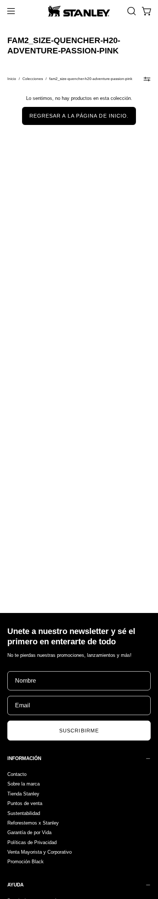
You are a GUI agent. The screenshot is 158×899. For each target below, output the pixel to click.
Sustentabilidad (23, 813)
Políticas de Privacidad (32, 842)
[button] (131, 11)
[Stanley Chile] (79, 11)
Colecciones (32, 79)
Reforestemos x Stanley (33, 822)
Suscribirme (79, 731)
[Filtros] (147, 79)
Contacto (16, 774)
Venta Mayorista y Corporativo (39, 852)
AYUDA (15, 885)
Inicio (11, 79)
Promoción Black (25, 861)
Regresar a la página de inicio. (79, 116)
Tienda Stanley (23, 793)
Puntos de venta (24, 803)
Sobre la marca (23, 784)
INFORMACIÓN (24, 758)
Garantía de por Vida (29, 832)
